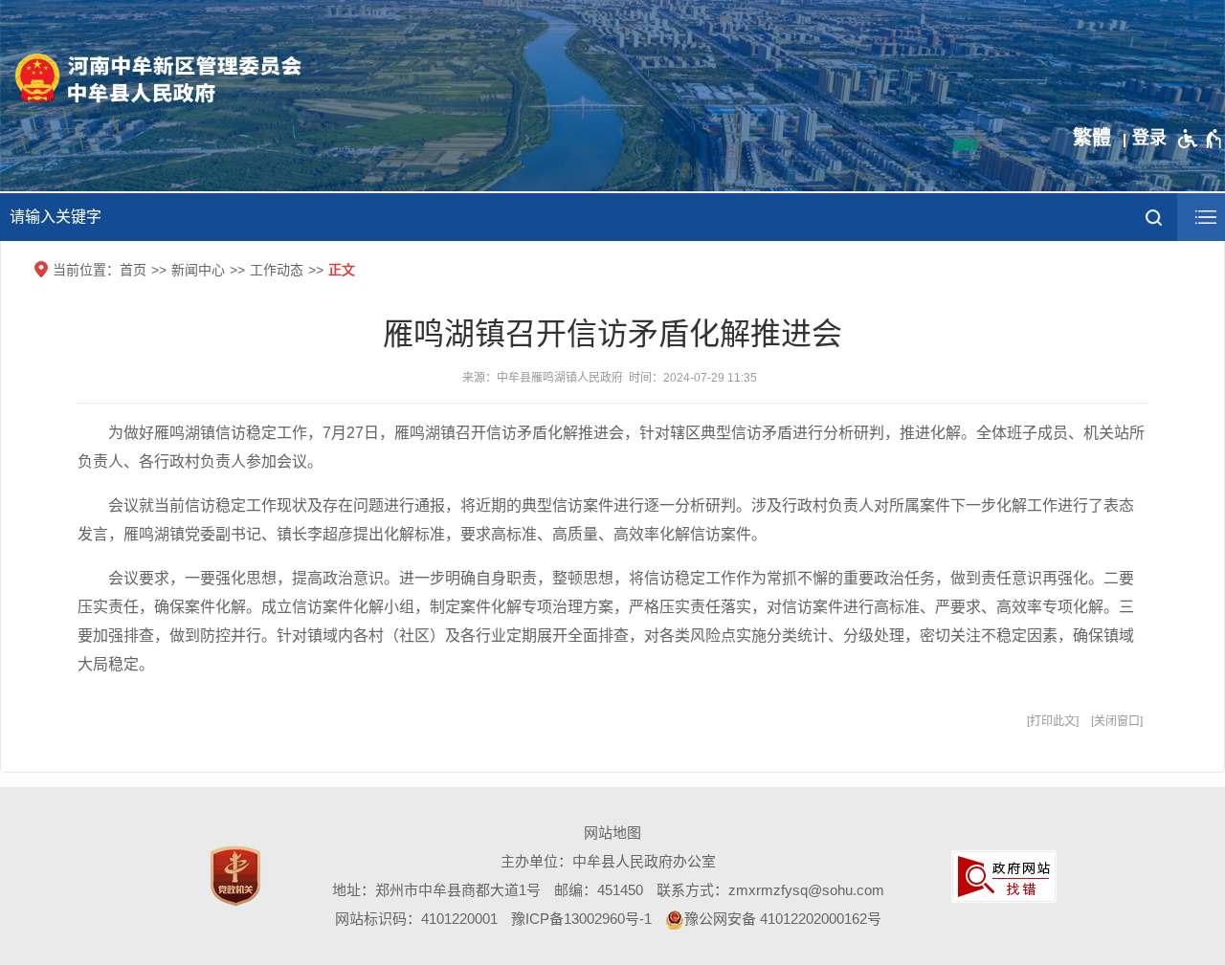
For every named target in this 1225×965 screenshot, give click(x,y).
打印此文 (1053, 721)
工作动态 (276, 269)
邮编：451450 (598, 890)
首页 (133, 269)
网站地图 (612, 832)
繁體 (1092, 137)
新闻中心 (198, 269)
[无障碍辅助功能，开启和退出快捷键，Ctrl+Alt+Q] (1200, 138)
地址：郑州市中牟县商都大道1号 (436, 890)
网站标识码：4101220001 (416, 918)
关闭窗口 (1117, 721)
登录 (1149, 137)
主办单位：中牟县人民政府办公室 (608, 861)
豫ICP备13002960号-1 (581, 918)
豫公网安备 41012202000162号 (782, 918)
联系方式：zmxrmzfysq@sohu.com (770, 890)
